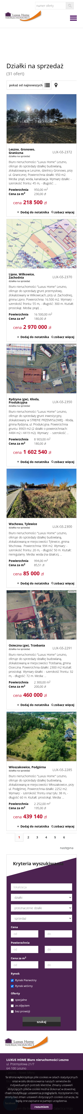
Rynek (15, 973)
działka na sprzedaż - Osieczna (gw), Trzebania (41, 649)
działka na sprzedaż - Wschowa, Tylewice (41, 528)
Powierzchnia (20, 943)
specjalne (21, 1000)
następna (66, 848)
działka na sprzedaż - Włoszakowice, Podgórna (41, 771)
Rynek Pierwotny (26, 980)
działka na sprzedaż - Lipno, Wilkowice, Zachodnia (41, 280)
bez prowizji (22, 1011)
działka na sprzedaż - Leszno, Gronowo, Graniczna (41, 155)
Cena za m (18, 958)
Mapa (56, 85)
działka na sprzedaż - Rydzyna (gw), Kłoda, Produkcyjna (41, 405)
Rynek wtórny (24, 986)
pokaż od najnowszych (26, 85)
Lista (47, 85)
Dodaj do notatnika (34, 212)
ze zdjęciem (22, 1005)
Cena (14, 927)
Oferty (15, 993)
